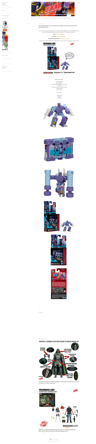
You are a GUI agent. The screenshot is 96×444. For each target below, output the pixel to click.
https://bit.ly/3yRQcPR (60, 34)
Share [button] (29, 23)
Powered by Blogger (55, 439)
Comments (5, 5)
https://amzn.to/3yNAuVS (64, 38)
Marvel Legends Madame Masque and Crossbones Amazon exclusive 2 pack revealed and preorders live (57, 430)
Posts (4, 4)
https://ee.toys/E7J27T (60, 36)
